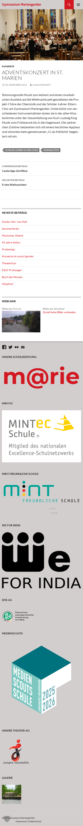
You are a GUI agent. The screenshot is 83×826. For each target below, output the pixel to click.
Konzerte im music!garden (18, 256)
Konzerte (8, 66)
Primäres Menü (78, 4)
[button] (7, 819)
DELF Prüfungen (12, 270)
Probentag (8, 249)
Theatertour (9, 263)
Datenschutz (35, 821)
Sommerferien (10, 228)
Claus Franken (41, 84)
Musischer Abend (12, 235)
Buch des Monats (12, 277)
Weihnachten (51, 150)
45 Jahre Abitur (11, 242)
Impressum (21, 821)
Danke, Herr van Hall (14, 221)
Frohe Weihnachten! (14, 182)
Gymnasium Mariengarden (21, 4)
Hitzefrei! (8, 284)
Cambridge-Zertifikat (15, 168)
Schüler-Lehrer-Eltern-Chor (21, 150)
